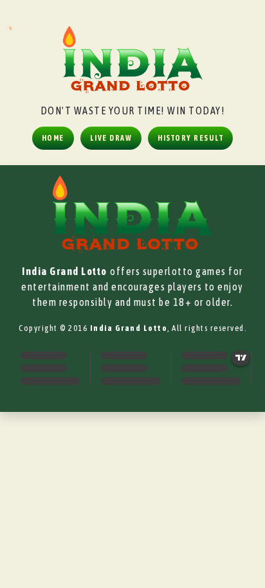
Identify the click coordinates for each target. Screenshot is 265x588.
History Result (190, 138)
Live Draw (111, 138)
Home (53, 138)
